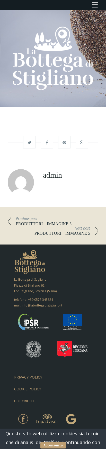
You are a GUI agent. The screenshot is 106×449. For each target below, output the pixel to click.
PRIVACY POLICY (28, 377)
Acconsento (53, 445)
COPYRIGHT (24, 400)
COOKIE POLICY (27, 389)
